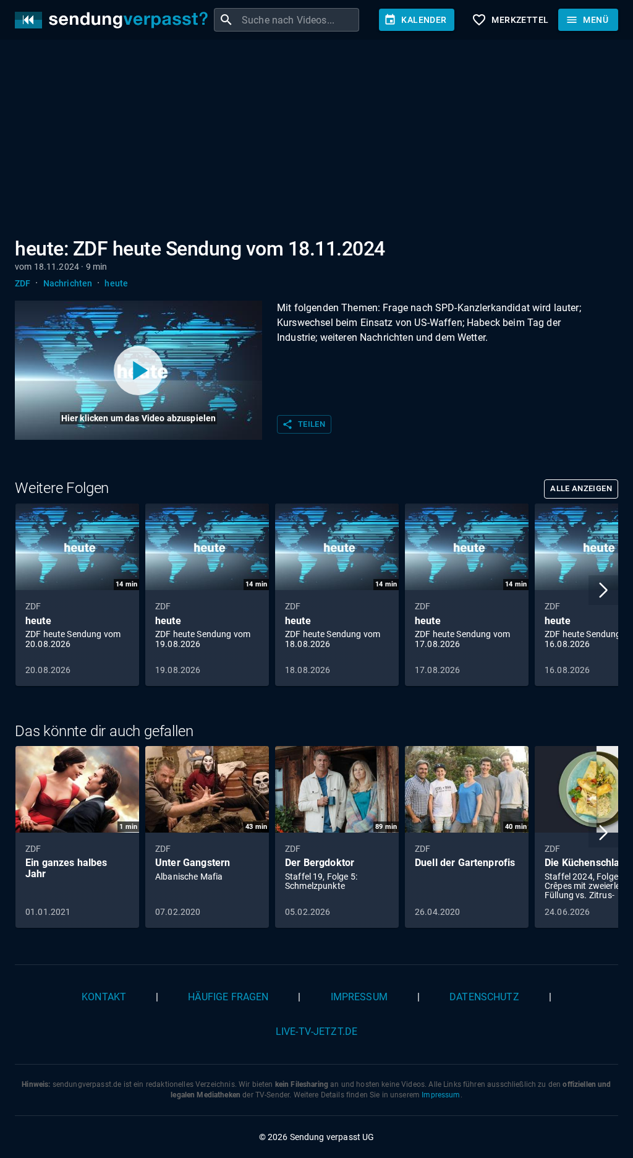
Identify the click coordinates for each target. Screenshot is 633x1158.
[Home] (114, 20)
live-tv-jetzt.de (316, 1031)
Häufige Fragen (228, 997)
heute (116, 283)
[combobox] (299, 20)
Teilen (303, 424)
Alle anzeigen (581, 488)
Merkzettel (510, 19)
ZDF (22, 283)
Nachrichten (68, 283)
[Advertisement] (316, 141)
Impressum (359, 997)
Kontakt (104, 997)
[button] (603, 590)
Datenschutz (484, 997)
